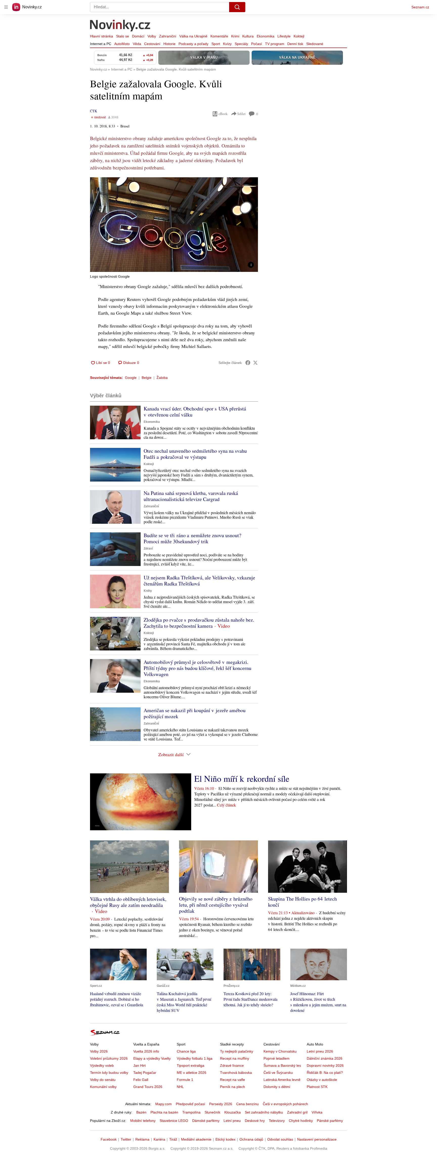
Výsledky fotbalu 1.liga (194, 1058)
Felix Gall (140, 1080)
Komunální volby (103, 1087)
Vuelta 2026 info (146, 1051)
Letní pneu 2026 (320, 1051)
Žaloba (162, 378)
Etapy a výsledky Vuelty (152, 1058)
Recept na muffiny (234, 1058)
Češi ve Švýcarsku (278, 1073)
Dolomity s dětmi (277, 1087)
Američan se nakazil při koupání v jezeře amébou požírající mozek (195, 713)
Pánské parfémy (330, 1121)
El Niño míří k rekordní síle (241, 778)
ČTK (93, 110)
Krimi (235, 36)
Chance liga (186, 1051)
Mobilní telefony (143, 1121)
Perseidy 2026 (220, 1104)
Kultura (248, 36)
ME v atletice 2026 (191, 1073)
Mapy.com (163, 1104)
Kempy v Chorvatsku (280, 1051)
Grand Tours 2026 (147, 1087)
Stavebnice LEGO (174, 1121)
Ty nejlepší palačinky (236, 1051)
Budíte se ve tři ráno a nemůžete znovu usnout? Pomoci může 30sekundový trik (192, 538)
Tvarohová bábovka (236, 1073)
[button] (174, 224)
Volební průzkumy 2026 (109, 1058)
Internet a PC (100, 44)
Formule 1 (185, 1080)
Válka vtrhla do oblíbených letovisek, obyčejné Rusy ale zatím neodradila (128, 902)
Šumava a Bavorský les (282, 1065)
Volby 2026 (99, 1051)
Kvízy (227, 44)
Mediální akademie (196, 1139)
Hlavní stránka (101, 36)
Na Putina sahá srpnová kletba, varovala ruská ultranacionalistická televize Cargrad (191, 496)
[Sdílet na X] (255, 362)
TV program (274, 44)
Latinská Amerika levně (282, 1080)
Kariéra (159, 1139)
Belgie (146, 378)
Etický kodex (225, 1139)
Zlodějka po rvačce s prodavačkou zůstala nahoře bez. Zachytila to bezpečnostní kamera (199, 622)
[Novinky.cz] (120, 26)
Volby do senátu (103, 1080)
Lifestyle (284, 36)
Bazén (141, 1112)
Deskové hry (255, 1121)
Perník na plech (232, 1087)
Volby (151, 36)
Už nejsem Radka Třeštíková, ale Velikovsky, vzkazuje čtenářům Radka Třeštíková (199, 580)
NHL (180, 1087)
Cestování (152, 44)
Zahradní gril (297, 1112)
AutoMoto (122, 44)
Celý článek (226, 805)
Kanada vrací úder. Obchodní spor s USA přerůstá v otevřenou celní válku (195, 411)
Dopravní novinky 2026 (325, 1065)
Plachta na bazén (164, 1112)
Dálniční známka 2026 (324, 1058)
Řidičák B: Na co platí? (325, 1073)
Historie (169, 44)
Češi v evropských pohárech (285, 1104)
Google (131, 378)
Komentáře (219, 36)
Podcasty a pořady (193, 44)
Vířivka (317, 1112)
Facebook (109, 1139)
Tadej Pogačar (144, 1073)
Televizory (277, 1121)
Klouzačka (232, 1112)
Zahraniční (167, 36)
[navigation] (6, 7)
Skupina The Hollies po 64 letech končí (302, 901)
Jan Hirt (139, 1065)
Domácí (138, 36)
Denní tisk (295, 44)
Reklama (142, 1139)
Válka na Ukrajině (193, 36)
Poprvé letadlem (277, 1058)
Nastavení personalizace (317, 1139)
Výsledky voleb (102, 1065)
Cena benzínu (247, 1104)
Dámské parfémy (206, 1121)
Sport (215, 44)
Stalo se (122, 36)
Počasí (256, 44)
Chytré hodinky (301, 1121)
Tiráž (173, 1139)
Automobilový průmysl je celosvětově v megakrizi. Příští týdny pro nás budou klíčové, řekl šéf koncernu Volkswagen (197, 668)
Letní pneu (232, 1121)
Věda (137, 44)
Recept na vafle (232, 1080)
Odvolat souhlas (280, 1139)
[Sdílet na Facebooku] (247, 362)
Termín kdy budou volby (109, 1073)
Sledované (314, 44)
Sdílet (241, 113)
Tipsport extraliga (190, 1065)
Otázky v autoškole (322, 1080)
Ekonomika (265, 36)
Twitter (126, 1139)
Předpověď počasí (190, 1104)
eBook (223, 113)
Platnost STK (317, 1087)
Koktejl (299, 36)
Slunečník (212, 1112)
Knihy (148, 591)
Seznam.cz (420, 7)
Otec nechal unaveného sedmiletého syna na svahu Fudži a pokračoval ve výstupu (195, 453)
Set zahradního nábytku (264, 1112)
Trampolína (191, 1112)
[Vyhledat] (237, 7)
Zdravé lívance (232, 1065)
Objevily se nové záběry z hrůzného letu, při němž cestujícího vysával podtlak (215, 904)
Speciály (241, 44)
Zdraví (148, 548)
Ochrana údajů (251, 1139)
